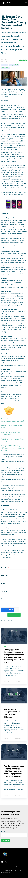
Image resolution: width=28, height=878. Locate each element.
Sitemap (17, 870)
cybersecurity (5, 67)
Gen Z (16, 65)
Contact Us (24, 866)
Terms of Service (6, 872)
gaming (11, 65)
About (11, 866)
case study (5, 65)
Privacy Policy (23, 870)
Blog (16, 866)
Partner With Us (5, 866)
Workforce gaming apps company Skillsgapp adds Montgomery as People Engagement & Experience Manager (13, 771)
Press (19, 866)
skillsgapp (4, 59)
